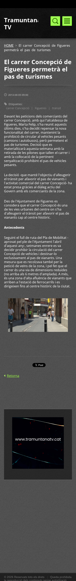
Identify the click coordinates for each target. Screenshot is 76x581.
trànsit (56, 108)
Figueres (40, 108)
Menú (67, 21)
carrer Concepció (17, 108)
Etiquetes (15, 104)
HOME (9, 45)
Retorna (13, 376)
